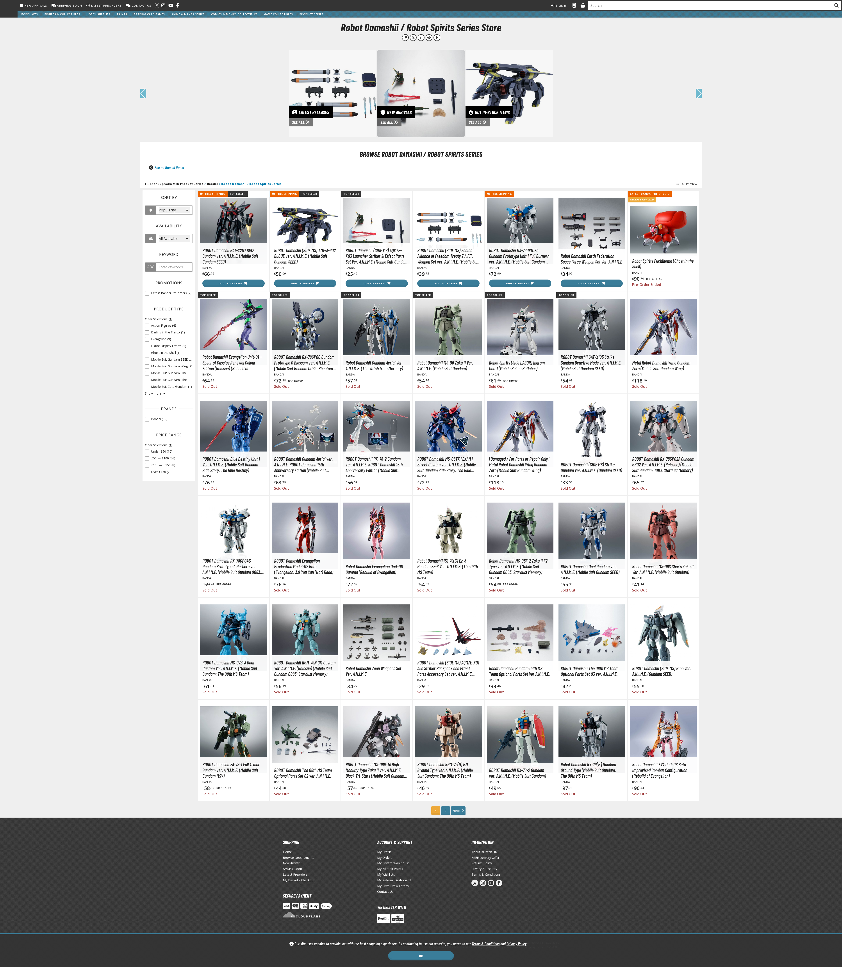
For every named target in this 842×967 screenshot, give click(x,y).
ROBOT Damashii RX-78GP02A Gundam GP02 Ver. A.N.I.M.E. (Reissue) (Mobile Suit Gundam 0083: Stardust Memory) (663, 464)
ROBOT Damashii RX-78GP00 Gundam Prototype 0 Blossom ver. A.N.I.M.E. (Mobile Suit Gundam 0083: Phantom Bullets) (304, 362)
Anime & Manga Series (187, 14)
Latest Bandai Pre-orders (649, 193)
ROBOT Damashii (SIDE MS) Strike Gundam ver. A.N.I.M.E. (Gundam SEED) (591, 467)
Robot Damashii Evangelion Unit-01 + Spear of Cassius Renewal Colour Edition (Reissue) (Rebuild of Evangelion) (232, 362)
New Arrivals (35, 5)
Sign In (561, 5)
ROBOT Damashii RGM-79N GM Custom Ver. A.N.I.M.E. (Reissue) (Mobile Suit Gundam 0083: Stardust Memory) (304, 668)
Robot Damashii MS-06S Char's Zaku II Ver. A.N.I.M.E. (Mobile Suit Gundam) (663, 569)
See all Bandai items (169, 167)
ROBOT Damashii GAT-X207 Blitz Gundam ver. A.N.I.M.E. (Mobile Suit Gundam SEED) (230, 255)
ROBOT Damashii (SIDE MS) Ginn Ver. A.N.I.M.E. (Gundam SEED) (661, 671)
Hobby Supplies (99, 14)
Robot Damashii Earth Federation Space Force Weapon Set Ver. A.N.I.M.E (591, 258)
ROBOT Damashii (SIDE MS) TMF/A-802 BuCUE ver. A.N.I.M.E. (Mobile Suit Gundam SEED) (305, 255)
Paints (122, 14)
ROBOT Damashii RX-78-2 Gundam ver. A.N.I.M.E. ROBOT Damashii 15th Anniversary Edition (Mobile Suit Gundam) (374, 464)
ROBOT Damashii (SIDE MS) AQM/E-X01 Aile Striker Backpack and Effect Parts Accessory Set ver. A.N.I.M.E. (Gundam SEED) (448, 668)
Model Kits (29, 14)
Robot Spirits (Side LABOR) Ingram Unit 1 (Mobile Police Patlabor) (517, 365)
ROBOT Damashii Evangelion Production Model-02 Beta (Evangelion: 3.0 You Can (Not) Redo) (303, 566)
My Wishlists (386, 874)
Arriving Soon (69, 5)
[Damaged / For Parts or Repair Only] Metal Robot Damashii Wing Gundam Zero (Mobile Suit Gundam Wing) (519, 464)
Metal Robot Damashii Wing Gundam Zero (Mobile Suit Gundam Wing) (661, 365)
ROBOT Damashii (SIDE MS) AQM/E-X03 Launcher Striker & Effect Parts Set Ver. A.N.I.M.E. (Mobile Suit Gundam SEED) (376, 255)
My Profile (384, 852)
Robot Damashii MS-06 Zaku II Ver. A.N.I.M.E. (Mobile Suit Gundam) (445, 365)
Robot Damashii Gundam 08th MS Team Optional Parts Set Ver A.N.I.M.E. (519, 671)
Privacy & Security (484, 869)
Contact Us (141, 5)
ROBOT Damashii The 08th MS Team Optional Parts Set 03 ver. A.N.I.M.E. (589, 671)
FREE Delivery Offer (485, 857)
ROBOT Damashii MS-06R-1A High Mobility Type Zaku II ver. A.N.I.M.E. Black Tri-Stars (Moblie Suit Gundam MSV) (375, 770)
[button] (699, 93)
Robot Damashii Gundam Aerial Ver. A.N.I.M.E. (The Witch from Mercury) (374, 365)
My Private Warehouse (393, 863)
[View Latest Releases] (332, 93)
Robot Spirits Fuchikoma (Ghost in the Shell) (663, 263)
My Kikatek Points (390, 869)
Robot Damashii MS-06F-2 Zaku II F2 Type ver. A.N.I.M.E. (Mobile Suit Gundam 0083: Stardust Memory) (518, 566)
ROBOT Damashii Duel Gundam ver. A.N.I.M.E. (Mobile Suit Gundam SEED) (590, 569)
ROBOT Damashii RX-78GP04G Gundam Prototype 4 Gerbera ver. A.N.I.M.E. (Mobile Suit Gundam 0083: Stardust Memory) (231, 566)
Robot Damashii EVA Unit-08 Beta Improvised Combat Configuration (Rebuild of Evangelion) (659, 770)
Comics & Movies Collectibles (234, 14)
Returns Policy (481, 863)
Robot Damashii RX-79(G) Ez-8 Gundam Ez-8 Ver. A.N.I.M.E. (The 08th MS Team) (447, 566)
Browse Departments (298, 857)
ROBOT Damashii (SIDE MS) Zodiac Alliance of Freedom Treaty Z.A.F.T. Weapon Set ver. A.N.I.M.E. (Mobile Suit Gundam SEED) (448, 255)
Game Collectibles (278, 14)
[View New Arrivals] (421, 93)
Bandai (212, 184)
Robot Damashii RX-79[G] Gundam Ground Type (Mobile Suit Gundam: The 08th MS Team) (588, 770)
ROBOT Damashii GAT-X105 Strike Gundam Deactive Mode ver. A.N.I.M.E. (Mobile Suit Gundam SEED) (591, 362)
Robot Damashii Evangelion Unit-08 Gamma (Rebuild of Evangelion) (374, 569)
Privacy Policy (516, 943)
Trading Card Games (149, 14)
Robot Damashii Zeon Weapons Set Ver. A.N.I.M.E (373, 671)
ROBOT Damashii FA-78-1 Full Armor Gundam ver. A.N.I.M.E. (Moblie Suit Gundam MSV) (231, 770)
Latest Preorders (106, 5)
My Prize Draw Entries (393, 886)
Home (287, 852)
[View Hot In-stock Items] (509, 93)
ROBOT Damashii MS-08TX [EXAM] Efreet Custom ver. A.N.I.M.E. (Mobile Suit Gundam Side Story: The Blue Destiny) (446, 464)
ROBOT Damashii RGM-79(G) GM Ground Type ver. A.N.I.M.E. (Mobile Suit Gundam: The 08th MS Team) (445, 770)
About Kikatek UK (484, 852)
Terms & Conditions (485, 943)
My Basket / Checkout (299, 880)
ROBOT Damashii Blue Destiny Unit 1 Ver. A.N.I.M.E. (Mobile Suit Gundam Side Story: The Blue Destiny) (231, 464)
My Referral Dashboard (394, 880)
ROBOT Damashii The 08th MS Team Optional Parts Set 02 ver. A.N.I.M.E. (303, 773)
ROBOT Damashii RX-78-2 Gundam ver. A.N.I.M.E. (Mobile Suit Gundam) (517, 773)
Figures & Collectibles (62, 14)
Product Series (311, 14)
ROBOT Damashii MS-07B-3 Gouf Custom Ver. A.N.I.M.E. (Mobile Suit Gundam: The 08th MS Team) (229, 668)
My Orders (384, 857)
